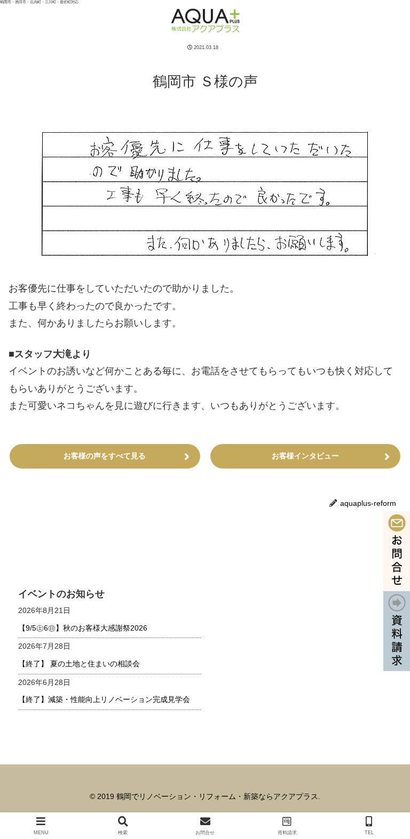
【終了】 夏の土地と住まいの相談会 (79, 663)
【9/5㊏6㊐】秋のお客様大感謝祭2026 (82, 628)
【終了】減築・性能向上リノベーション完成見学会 (104, 699)
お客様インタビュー (305, 455)
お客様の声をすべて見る (105, 455)
